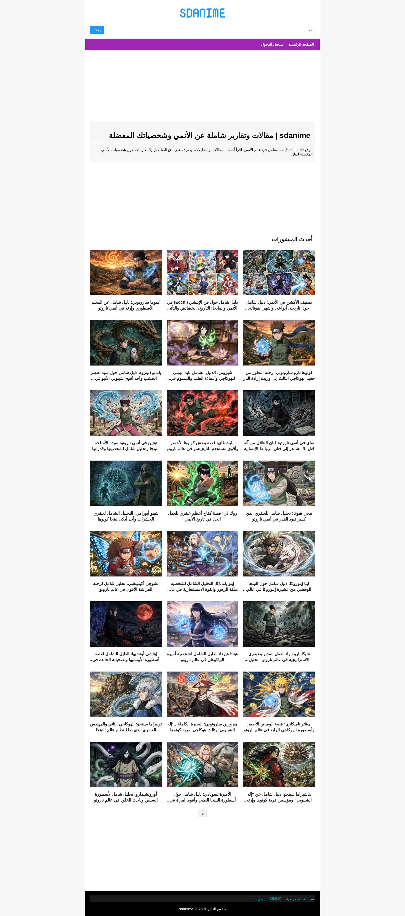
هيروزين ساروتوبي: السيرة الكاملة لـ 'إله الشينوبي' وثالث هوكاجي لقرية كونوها (202, 727)
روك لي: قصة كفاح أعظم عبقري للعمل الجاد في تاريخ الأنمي (202, 516)
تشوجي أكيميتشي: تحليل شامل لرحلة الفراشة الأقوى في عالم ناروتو (126, 586)
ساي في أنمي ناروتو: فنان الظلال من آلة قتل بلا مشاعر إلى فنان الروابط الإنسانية (279, 445)
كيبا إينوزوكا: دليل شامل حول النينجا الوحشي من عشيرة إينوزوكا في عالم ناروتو (279, 586)
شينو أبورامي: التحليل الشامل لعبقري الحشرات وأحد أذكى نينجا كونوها (126, 516)
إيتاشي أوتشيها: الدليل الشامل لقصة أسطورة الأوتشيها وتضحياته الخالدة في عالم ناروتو (125, 657)
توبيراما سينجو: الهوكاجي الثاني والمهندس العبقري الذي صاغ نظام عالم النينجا (126, 727)
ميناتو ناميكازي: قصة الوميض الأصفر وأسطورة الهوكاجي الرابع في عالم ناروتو (279, 727)
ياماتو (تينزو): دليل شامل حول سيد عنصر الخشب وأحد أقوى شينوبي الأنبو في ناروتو (126, 375)
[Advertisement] (202, 87)
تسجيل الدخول (272, 44)
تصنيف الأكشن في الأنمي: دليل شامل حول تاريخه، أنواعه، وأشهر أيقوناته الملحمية (279, 305)
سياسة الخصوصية (300, 899)
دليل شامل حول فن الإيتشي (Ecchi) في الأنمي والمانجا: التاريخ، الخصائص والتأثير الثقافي (202, 305)
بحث (97, 30)
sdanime (202, 13)
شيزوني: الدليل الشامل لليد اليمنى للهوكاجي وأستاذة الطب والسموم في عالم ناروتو (202, 375)
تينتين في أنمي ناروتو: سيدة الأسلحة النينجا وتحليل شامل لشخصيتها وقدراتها (126, 445)
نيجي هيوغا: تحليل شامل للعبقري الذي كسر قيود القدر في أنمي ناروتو (279, 516)
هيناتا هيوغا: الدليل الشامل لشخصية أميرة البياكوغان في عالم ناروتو (202, 656)
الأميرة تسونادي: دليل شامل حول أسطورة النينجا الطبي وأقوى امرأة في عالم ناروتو (202, 797)
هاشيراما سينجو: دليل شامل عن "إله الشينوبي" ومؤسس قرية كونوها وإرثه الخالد (279, 797)
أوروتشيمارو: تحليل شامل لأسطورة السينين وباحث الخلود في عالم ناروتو (126, 797)
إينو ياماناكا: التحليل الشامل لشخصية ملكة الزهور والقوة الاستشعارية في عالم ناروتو (202, 586)
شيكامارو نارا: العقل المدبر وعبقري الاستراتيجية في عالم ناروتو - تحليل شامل (279, 657)
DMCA (275, 899)
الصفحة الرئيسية (301, 44)
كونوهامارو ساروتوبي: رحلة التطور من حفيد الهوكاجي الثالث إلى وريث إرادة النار (279, 375)
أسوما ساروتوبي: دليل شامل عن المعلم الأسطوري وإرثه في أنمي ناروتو (126, 305)
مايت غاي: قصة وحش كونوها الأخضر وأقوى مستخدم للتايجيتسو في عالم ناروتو (202, 445)
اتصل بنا (259, 899)
